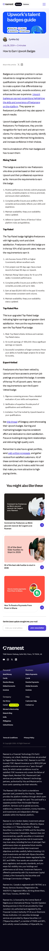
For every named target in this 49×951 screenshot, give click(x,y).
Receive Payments (32, 682)
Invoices (6, 690)
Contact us (30, 705)
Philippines (7, 721)
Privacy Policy (29, 737)
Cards (5, 678)
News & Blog (7, 713)
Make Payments (31, 674)
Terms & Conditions (10, 737)
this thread (12, 421)
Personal (18, 4)
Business (26, 4)
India (5, 717)
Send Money (7, 674)
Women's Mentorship (11, 709)
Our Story (6, 701)
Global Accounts (9, 686)
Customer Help (31, 701)
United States (8, 725)
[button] (43, 4)
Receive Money (8, 682)
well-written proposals (19, 453)
